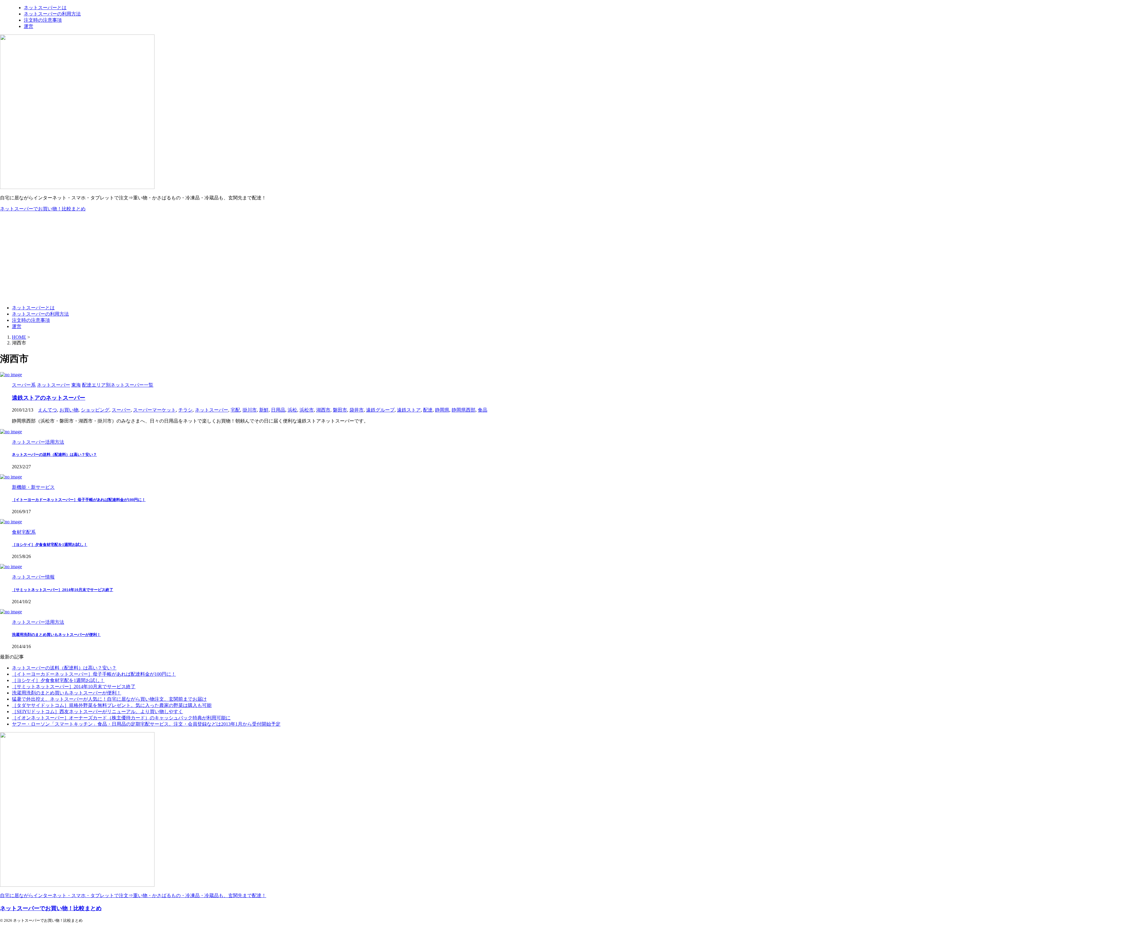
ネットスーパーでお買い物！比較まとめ (43, 208)
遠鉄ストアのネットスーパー (48, 398)
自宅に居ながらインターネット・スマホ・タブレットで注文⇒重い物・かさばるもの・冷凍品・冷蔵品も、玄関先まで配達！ (133, 895)
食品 (482, 409)
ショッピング (95, 409)
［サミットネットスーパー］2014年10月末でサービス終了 (62, 589)
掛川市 (249, 409)
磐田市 (340, 409)
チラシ (185, 409)
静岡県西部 (463, 409)
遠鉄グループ (380, 409)
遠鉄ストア (409, 409)
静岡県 (442, 409)
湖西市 (323, 409)
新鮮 (264, 409)
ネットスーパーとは (33, 307)
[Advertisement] (570, 258)
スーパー (121, 409)
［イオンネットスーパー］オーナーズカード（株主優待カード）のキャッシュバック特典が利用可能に (121, 717)
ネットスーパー (211, 409)
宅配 (235, 409)
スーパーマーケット (154, 409)
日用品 (278, 409)
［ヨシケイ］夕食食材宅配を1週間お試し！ (49, 544)
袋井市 (356, 409)
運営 (16, 326)
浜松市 (307, 409)
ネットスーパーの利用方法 (40, 313)
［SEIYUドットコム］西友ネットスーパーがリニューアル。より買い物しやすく (97, 711)
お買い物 (68, 409)
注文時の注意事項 (31, 320)
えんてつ (47, 409)
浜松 (292, 409)
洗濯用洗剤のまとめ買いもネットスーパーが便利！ (56, 634)
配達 (428, 409)
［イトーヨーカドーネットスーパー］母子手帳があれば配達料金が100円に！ (79, 499)
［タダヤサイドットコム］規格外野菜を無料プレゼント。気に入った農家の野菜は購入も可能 (112, 705)
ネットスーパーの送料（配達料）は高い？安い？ (54, 454)
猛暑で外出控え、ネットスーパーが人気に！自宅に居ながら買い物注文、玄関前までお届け (109, 699)
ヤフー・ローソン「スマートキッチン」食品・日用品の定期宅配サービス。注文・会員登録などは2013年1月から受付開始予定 (146, 724)
